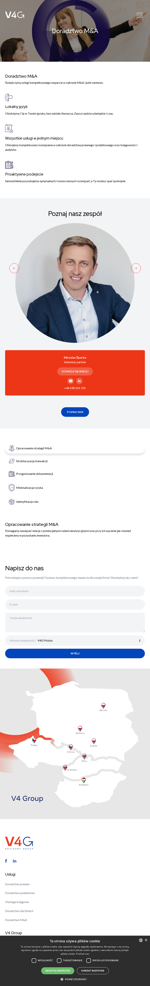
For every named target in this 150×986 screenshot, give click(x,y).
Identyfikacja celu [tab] (27, 501)
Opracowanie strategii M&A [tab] (34, 448)
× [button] (146, 940)
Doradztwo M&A (16, 920)
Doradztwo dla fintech (19, 911)
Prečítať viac (82, 953)
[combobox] (141, 940)
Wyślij (75, 653)
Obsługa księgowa (17, 902)
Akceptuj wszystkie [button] (57, 970)
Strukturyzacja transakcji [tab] (32, 461)
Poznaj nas (75, 411)
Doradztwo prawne (17, 884)
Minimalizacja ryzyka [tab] (29, 487)
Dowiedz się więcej (75, 371)
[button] (75, 979)
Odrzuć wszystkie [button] (92, 970)
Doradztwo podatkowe (20, 893)
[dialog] (75, 961)
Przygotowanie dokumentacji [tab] (34, 473)
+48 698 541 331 (75, 388)
